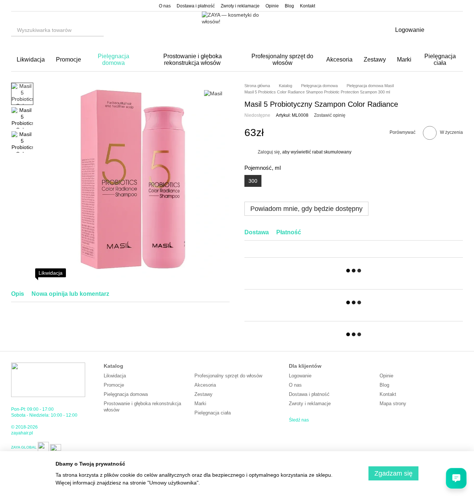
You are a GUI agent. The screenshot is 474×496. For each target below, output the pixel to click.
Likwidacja (31, 59)
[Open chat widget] (456, 478)
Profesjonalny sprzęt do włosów (282, 59)
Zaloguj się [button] (269, 152)
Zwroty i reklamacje (240, 6)
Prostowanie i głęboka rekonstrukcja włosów (192, 59)
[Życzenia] (438, 30)
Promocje (68, 59)
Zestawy (375, 59)
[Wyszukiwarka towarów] (98, 30)
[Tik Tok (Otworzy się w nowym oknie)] (50, 6)
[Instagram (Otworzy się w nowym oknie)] (14, 6)
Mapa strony (393, 403)
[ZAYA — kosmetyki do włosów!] (48, 379)
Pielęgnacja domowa (113, 59)
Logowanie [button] (300, 375)
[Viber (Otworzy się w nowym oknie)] (32, 6)
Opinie (272, 6)
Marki (404, 59)
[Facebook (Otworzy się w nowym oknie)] (23, 6)
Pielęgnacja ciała (440, 59)
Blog (289, 6)
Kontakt (307, 6)
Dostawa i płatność (196, 6)
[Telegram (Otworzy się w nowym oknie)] (41, 6)
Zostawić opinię (330, 115)
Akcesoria (339, 59)
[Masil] (213, 93)
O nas (165, 6)
